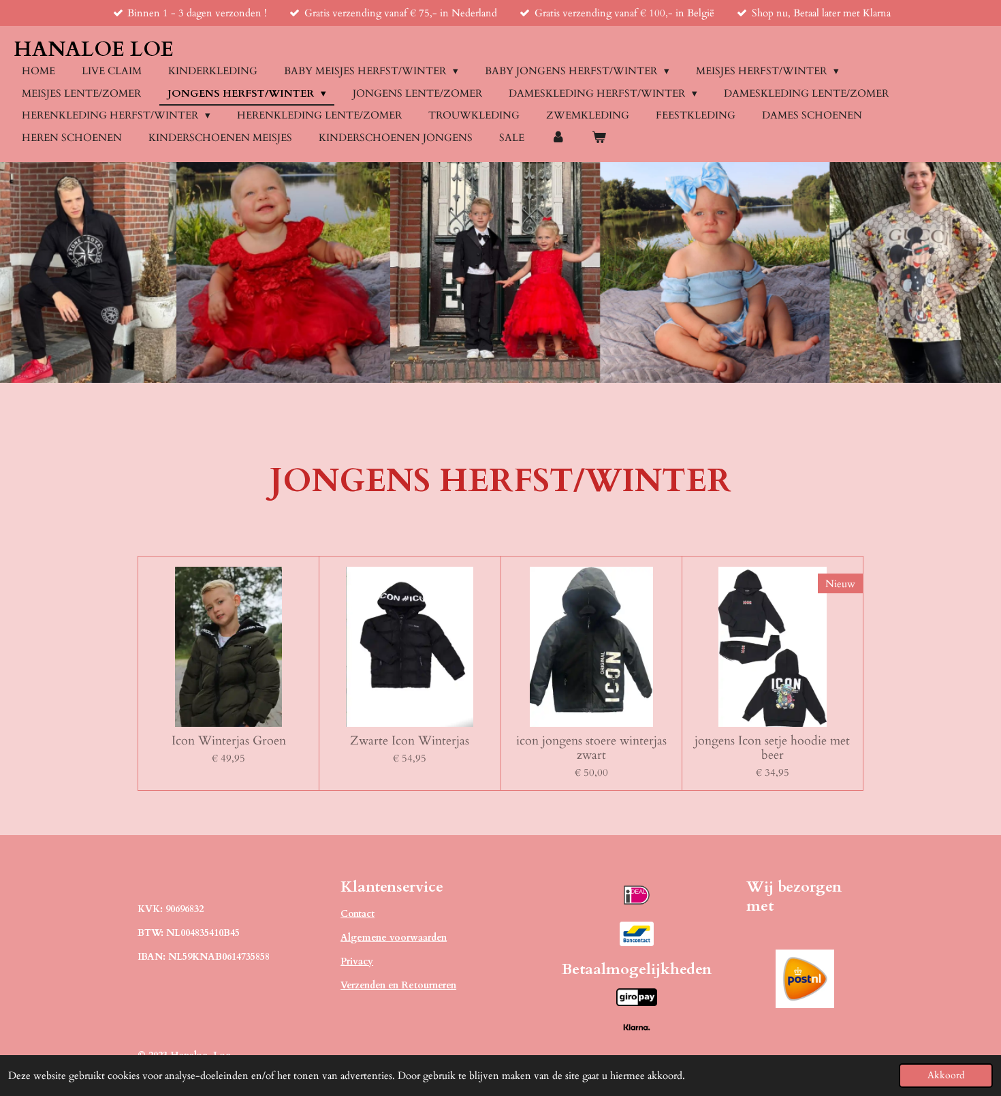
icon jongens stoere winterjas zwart (591, 748)
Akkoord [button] (945, 1075)
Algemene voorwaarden (393, 937)
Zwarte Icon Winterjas (409, 741)
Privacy (356, 961)
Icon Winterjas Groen (229, 741)
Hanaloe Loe (94, 49)
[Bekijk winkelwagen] (599, 138)
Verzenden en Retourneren (398, 985)
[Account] (558, 138)
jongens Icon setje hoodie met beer (772, 748)
